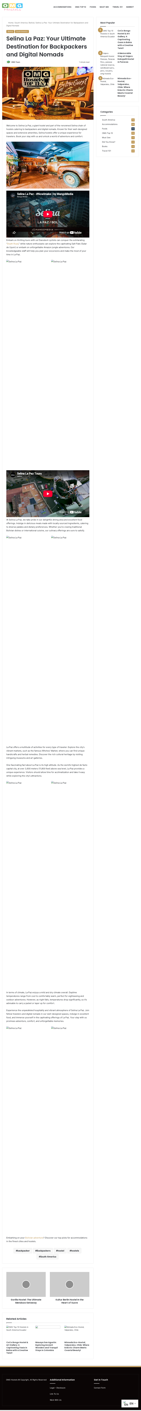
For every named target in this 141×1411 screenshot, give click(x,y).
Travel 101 (117, 7)
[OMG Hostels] (12, 7)
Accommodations (62, 7)
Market (130, 7)
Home (10, 23)
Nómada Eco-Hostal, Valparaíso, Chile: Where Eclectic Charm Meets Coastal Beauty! (76, 1346)
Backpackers (44, 1250)
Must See (104, 7)
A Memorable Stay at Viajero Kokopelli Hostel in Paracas (126, 57)
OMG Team (15, 62)
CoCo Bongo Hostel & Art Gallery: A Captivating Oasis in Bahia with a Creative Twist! (17, 1347)
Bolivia (31, 23)
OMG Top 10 (80, 7)
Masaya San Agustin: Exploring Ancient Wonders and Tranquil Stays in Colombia (46, 1346)
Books (104, 146)
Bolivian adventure (34, 1237)
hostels (75, 1250)
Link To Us (54, 1394)
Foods (92, 7)
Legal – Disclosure (57, 1388)
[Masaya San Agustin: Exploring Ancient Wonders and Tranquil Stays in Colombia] (47, 1333)
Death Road (12, 243)
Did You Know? (108, 142)
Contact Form (99, 1388)
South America (21, 23)
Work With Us (55, 1400)
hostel (60, 1250)
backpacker (23, 1250)
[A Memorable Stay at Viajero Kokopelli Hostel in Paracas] (108, 63)
